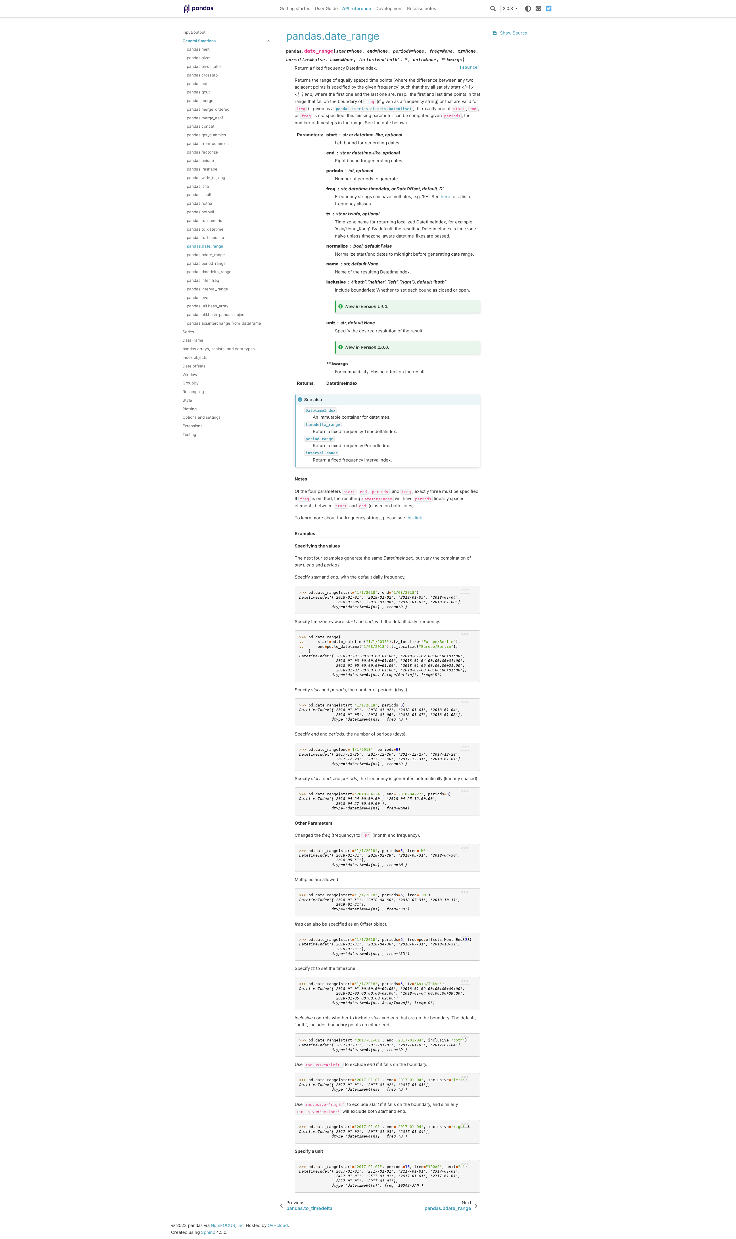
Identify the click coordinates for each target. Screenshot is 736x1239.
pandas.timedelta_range (209, 272)
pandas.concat (200, 126)
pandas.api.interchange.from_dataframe (224, 323)
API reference (356, 8)
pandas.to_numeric (204, 220)
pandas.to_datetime (205, 229)
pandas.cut (197, 83)
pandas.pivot (199, 58)
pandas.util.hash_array (208, 306)
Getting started (295, 8)
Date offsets (194, 366)
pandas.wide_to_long (206, 177)
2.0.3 (508, 8)
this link (414, 517)
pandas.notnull (200, 212)
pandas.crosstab (202, 75)
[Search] (493, 8)
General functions (199, 41)
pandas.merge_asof (205, 118)
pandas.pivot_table (204, 66)
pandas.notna (199, 203)
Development (389, 8)
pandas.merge (200, 100)
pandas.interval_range (207, 289)
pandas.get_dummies (206, 135)
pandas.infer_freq (203, 280)
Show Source (513, 33)
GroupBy (191, 383)
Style (187, 400)
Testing (189, 434)
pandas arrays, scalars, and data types (219, 349)
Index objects (195, 357)
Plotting (190, 409)
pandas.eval (198, 297)
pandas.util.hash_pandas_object (216, 315)
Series (188, 332)
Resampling (193, 391)
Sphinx (208, 1232)
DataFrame (193, 340)
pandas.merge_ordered (208, 109)
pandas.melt (198, 49)
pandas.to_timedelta (205, 237)
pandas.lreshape (202, 169)
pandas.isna (198, 186)
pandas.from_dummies (208, 143)
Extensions (192, 426)
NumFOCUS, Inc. (228, 1225)
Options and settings (202, 417)
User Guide (326, 8)
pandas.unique (200, 160)
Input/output (194, 32)
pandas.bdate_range (206, 254)
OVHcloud (278, 1225)
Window (190, 374)
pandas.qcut (198, 92)
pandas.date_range (205, 246)
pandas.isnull (199, 195)
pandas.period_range (206, 263)
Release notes (421, 8)
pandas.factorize (202, 152)
